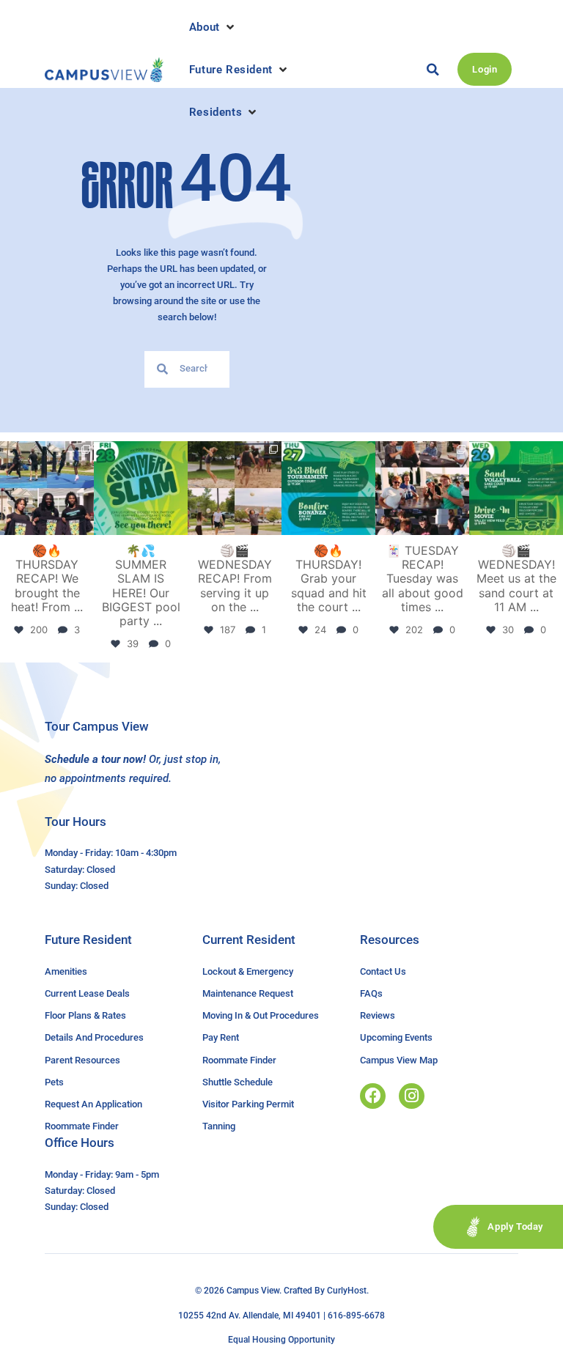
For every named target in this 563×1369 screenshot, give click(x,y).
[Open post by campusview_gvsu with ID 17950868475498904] (47, 488)
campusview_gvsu (46, 453)
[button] (213, 27)
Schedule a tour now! (95, 759)
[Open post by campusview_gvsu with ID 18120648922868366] (235, 488)
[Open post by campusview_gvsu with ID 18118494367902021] (141, 488)
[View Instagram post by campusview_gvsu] (85, 526)
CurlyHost (347, 1290)
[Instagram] (411, 1096)
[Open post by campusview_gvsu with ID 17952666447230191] (328, 488)
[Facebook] (373, 1096)
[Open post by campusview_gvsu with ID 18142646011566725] (516, 488)
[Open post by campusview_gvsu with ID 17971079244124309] (422, 488)
